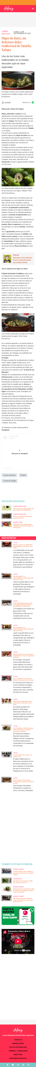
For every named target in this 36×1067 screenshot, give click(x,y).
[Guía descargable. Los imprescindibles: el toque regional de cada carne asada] (7, 585)
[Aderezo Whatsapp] (18, 915)
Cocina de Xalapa (9, 481)
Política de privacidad (18, 1047)
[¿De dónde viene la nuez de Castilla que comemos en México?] (7, 880)
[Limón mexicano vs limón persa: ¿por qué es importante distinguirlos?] (7, 508)
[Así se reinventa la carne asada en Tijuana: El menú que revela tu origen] (7, 685)
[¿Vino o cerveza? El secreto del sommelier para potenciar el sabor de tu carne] (7, 785)
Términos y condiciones (18, 1051)
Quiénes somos (18, 1043)
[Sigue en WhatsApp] (32, 102)
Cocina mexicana (9, 475)
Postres (23, 475)
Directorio (18, 1054)
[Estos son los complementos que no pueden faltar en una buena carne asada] (7, 710)
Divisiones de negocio (18, 1058)
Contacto (18, 1040)
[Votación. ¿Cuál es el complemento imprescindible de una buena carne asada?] (7, 556)
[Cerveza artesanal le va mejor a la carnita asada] (7, 763)
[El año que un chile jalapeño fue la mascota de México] (7, 516)
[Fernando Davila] (7, 259)
